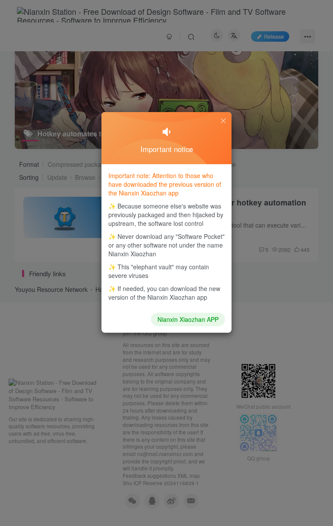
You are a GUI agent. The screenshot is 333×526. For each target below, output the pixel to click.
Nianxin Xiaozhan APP (188, 319)
